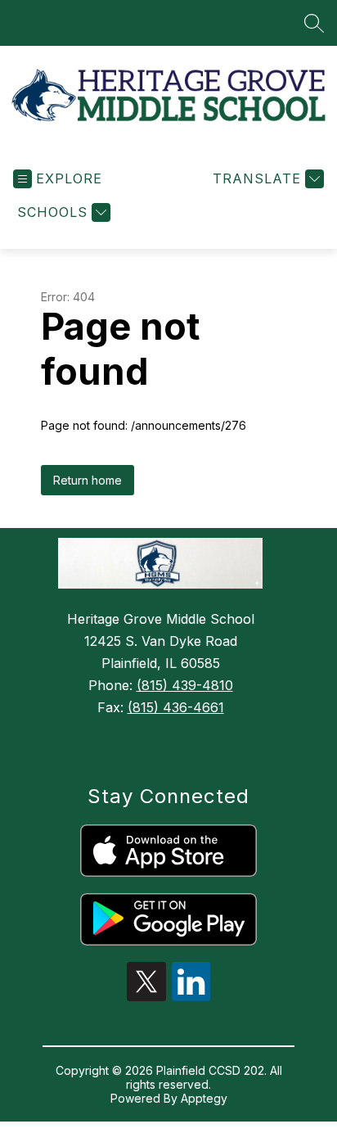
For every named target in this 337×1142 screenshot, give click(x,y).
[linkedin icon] (191, 996)
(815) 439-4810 (185, 685)
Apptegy (204, 1098)
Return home (87, 480)
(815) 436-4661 (176, 707)
